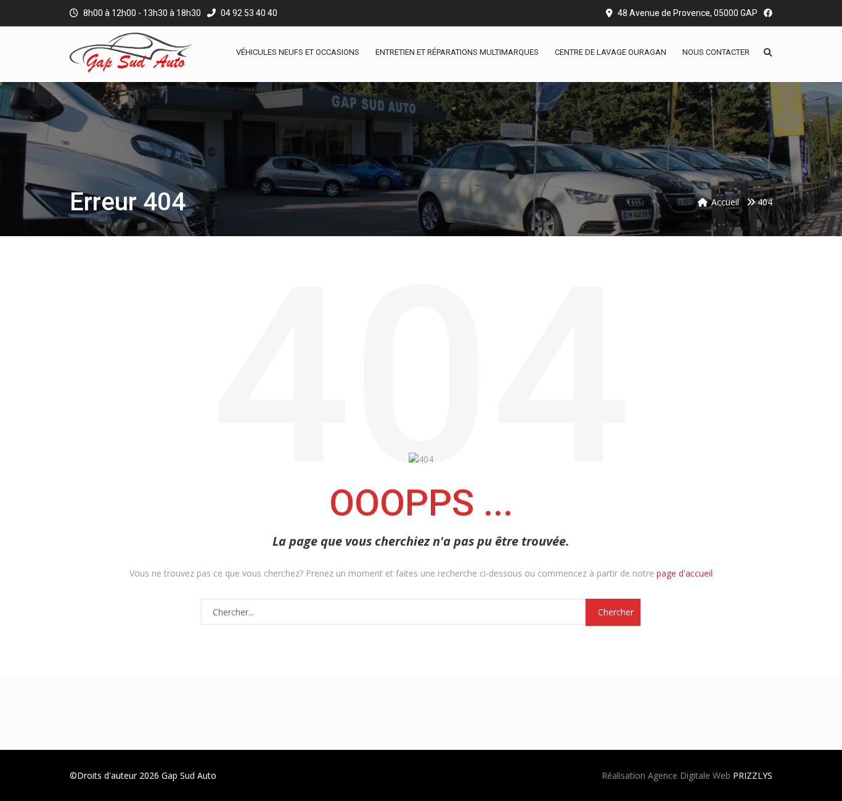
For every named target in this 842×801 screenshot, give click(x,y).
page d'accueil (684, 573)
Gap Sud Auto (188, 775)
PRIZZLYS (752, 775)
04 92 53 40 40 (248, 13)
